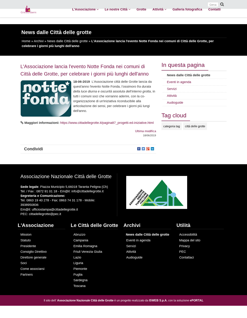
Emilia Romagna (85, 246)
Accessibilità (188, 234)
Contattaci (186, 257)
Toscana (79, 286)
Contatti (214, 9)
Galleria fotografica (187, 9)
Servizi (131, 246)
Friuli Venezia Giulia (87, 251)
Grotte (141, 9)
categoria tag (171, 126)
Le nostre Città (116, 9)
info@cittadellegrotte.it (87, 191)
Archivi (39, 41)
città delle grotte (195, 126)
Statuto (25, 240)
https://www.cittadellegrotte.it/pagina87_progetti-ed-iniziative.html (107, 123)
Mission (25, 234)
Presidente (28, 246)
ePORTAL (196, 300)
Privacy (184, 246)
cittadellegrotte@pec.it (45, 214)
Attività (158, 9)
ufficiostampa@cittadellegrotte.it (55, 209)
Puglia (77, 274)
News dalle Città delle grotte (67, 41)
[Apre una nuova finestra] (139, 148)
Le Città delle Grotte (94, 225)
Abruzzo (79, 234)
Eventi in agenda (138, 240)
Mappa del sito (189, 240)
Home (26, 41)
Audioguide (134, 257)
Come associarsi (32, 269)
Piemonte (80, 269)
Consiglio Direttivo (33, 251)
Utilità (183, 225)
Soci (23, 263)
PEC (182, 251)
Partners (26, 274)
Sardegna (80, 280)
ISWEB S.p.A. (158, 300)
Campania (80, 240)
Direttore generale (33, 257)
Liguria (78, 263)
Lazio (77, 257)
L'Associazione (84, 9)
